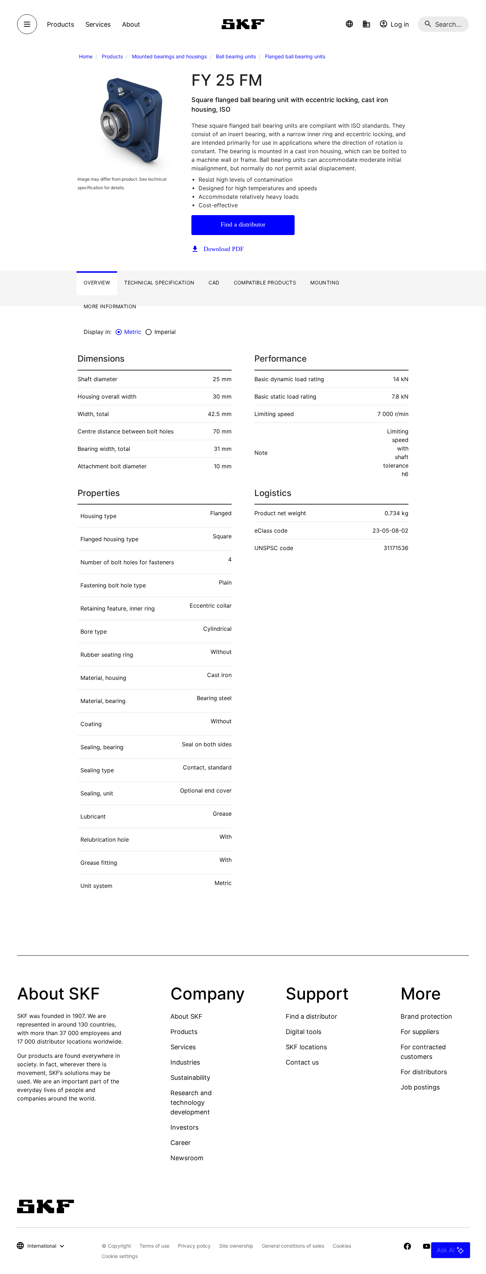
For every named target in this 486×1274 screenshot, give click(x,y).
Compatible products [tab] (265, 282)
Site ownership (236, 1246)
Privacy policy (194, 1246)
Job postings (420, 1087)
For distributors (424, 1072)
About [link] (131, 24)
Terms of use (154, 1246)
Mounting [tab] (324, 282)
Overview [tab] (97, 282)
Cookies (342, 1246)
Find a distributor (243, 224)
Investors (184, 1127)
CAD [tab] (213, 282)
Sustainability (190, 1077)
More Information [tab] (110, 306)
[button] (349, 24)
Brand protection (426, 1016)
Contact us (302, 1062)
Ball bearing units (236, 56)
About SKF (186, 1016)
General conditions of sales (293, 1246)
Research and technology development (191, 1102)
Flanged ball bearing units (295, 56)
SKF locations (306, 1047)
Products (112, 56)
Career (180, 1142)
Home (86, 56)
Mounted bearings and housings (169, 56)
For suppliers (420, 1031)
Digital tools (303, 1031)
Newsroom (187, 1158)
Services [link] (98, 24)
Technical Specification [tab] (159, 282)
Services (183, 1047)
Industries (185, 1062)
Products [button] (60, 24)
